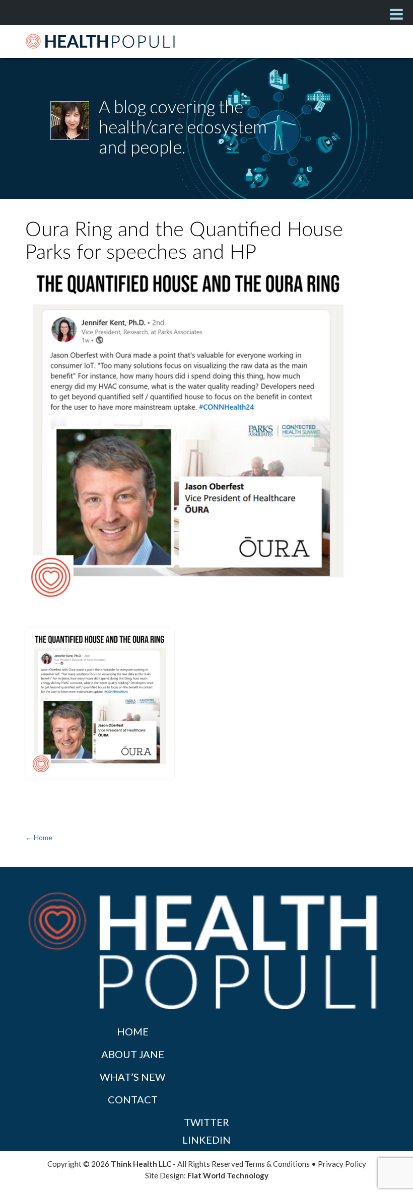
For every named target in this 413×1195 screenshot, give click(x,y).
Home (133, 1031)
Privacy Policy (342, 1163)
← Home (38, 837)
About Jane (132, 1054)
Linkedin (206, 1140)
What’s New (132, 1077)
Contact (133, 1099)
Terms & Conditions (277, 1163)
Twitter (206, 1122)
